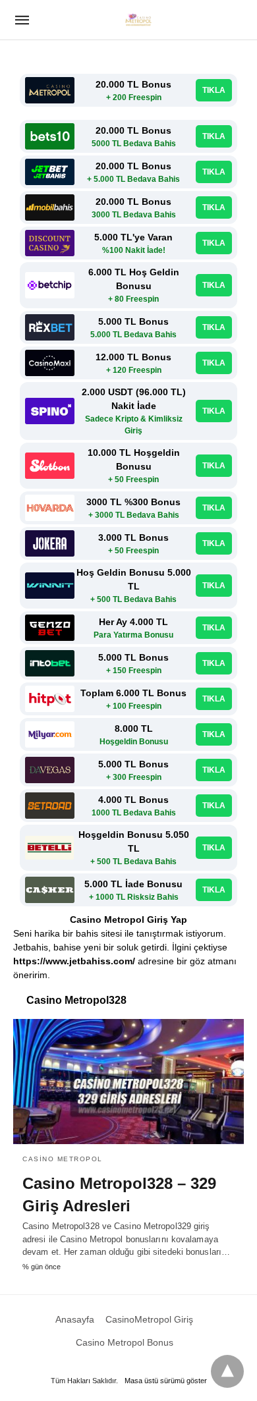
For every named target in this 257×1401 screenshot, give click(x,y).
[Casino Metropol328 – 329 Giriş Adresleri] (128, 1081)
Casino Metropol (62, 1159)
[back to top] (227, 1371)
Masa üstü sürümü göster (166, 1381)
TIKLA (213, 90)
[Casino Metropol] (138, 20)
